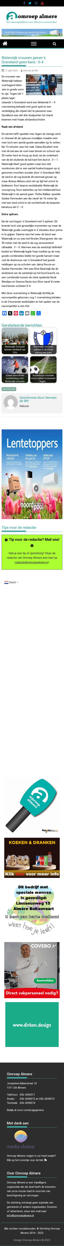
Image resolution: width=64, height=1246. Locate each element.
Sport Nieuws (9, 389)
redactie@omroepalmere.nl (31, 562)
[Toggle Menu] (34, 44)
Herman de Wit (30, 70)
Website (24, 406)
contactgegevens (33, 1110)
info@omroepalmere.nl (20, 1215)
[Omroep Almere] (5, 43)
